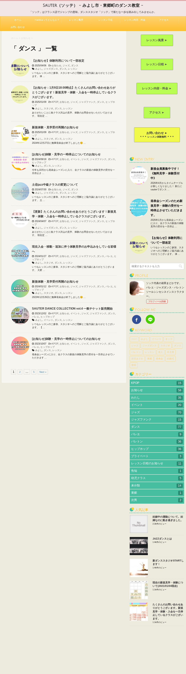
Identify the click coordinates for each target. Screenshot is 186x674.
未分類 (156, 485)
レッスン (72, 68)
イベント (75, 159)
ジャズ (66, 65)
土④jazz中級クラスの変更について (55, 184)
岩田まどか (137, 358)
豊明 (133, 365)
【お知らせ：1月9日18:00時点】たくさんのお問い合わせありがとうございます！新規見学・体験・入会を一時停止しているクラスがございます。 (74, 92)
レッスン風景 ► (156, 40)
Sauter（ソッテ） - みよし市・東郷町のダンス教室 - (93, 5)
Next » (42, 372)
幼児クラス (156, 478)
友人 (160, 352)
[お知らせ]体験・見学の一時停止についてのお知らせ (66, 154)
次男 (156, 500)
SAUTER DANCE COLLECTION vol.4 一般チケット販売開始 (72, 308)
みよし (38, 68)
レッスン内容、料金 (134, 19)
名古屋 (170, 352)
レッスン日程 (105, 19)
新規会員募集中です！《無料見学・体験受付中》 (165, 173)
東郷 (149, 358)
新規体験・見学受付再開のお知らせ (55, 127)
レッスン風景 (76, 19)
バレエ (109, 256)
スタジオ (48, 108)
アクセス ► (157, 112)
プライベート (156, 456)
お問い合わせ (18, 27)
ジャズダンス (51, 68)
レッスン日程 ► (156, 64)
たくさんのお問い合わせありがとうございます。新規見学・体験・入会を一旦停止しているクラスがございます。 (168, 611)
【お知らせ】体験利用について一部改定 (58, 60)
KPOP (55, 102)
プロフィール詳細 (157, 301)
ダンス (74, 65)
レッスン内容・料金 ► (157, 88)
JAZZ (134, 339)
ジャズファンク (87, 102)
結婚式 (170, 358)
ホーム (17, 19)
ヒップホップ (39, 162)
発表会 (159, 358)
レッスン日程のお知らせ (156, 463)
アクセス (164, 19)
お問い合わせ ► (157, 134)
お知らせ (56, 65)
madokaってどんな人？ (47, 19)
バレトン (136, 352)
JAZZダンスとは (162, 538)
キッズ (168, 339)
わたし (156, 397)
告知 (156, 470)
